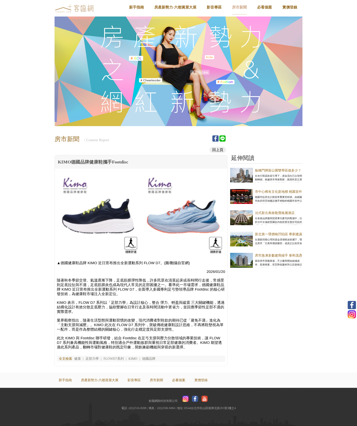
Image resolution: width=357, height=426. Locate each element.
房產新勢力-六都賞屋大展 (175, 7)
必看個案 (264, 7)
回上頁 (217, 150)
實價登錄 (289, 7)
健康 (77, 358)
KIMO (133, 358)
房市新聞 (239, 7)
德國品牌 (148, 358)
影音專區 (214, 7)
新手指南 (136, 7)
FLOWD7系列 (114, 358)
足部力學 (92, 358)
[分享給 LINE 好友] (222, 138)
